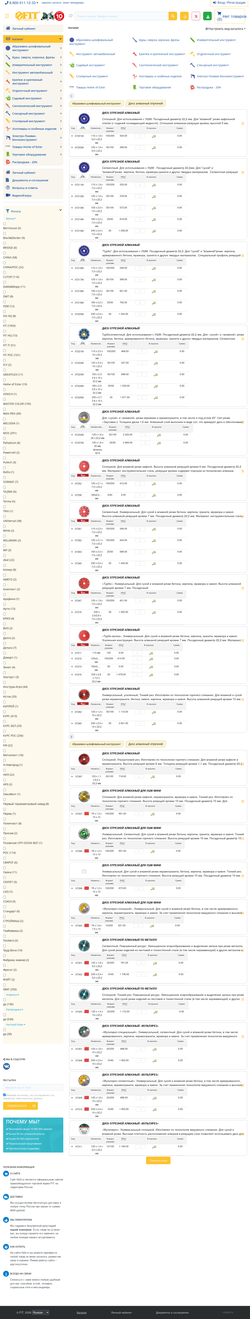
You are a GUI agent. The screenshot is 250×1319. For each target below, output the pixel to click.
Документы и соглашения (172, 1312)
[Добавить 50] (153, 777)
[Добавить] (147, 136)
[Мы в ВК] (6, 1066)
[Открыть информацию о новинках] (184, 16)
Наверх (228, 1312)
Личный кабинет (121, 1312)
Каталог (82, 1312)
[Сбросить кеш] (71, 16)
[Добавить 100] (153, 814)
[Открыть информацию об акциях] (196, 16)
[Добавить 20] (156, 963)
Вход (222, 2)
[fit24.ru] (39, 16)
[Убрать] (133, 136)
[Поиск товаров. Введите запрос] (173, 16)
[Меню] (7, 16)
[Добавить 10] (153, 926)
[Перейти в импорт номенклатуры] (207, 16)
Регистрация (236, 2)
